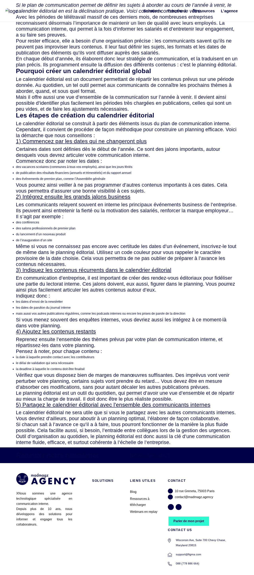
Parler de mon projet (188, 521)
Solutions (152, 11)
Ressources (203, 11)
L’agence (229, 11)
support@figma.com (188, 554)
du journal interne (58, 307)
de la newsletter (51, 301)
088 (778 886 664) (187, 563)
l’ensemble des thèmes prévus (91, 339)
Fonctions (176, 11)
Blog (133, 492)
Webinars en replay (143, 511)
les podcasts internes (106, 313)
